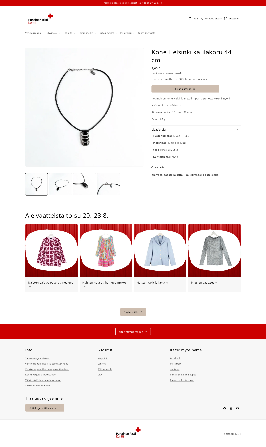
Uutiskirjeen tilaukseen (43, 408)
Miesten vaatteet (202, 282)
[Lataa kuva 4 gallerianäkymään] (108, 184)
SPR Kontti (236, 434)
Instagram (175, 363)
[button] (34, 33)
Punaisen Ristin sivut (182, 380)
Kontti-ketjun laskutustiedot (40, 374)
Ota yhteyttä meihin (131, 331)
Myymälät (103, 358)
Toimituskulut (157, 73)
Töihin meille (105, 369)
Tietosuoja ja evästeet (37, 358)
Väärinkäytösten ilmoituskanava (43, 380)
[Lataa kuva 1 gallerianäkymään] (36, 184)
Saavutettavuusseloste (37, 385)
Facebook (175, 358)
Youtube (174, 369)
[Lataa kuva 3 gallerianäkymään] (84, 184)
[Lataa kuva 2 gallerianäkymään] (60, 184)
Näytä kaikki (131, 312)
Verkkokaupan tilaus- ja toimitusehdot (46, 363)
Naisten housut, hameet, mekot (104, 282)
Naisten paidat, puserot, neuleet (50, 282)
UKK (100, 374)
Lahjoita (102, 363)
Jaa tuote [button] (159, 167)
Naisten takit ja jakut (151, 282)
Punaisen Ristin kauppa (183, 374)
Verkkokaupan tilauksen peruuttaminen (47, 369)
